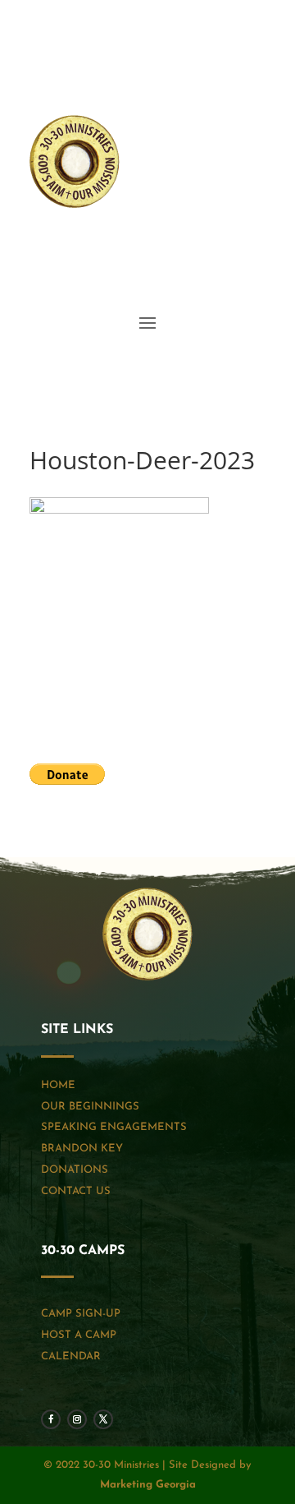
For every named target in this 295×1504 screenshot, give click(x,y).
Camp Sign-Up (80, 1313)
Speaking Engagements (114, 1127)
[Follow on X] (252, 246)
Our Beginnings (90, 1106)
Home (58, 1085)
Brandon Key (82, 1148)
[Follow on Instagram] (219, 246)
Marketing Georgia (148, 1484)
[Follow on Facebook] (187, 246)
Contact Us (76, 1191)
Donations (74, 1170)
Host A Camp (78, 1335)
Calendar (71, 1356)
